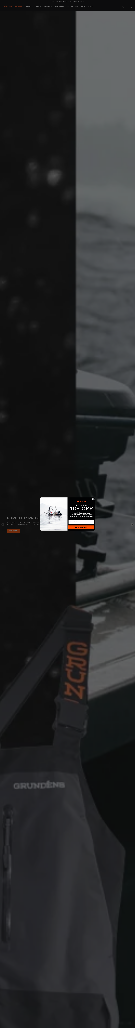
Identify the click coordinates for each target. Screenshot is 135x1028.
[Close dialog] (93, 499)
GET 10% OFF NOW (81, 527)
